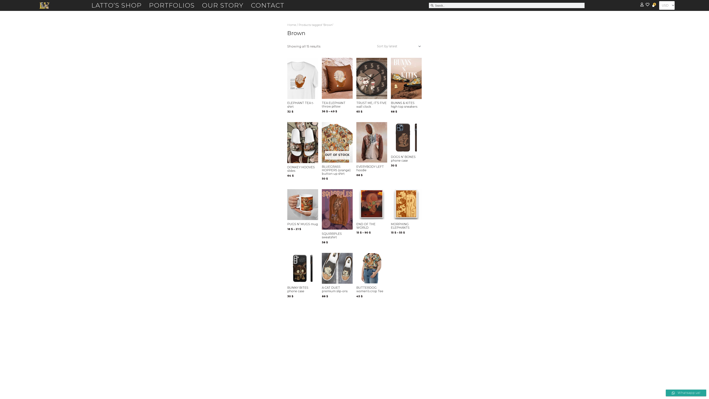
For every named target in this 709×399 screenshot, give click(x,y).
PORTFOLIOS (172, 5)
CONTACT (268, 5)
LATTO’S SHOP (116, 5)
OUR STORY (222, 5)
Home (291, 25)
